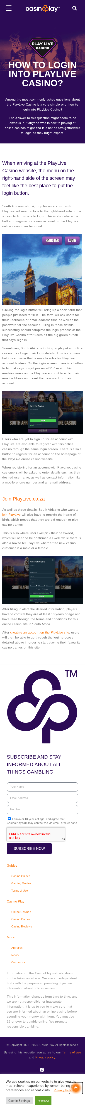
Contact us (18, 962)
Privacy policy (45, 1057)
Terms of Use (19, 890)
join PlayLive (11, 514)
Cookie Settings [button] (19, 1100)
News (15, 955)
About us (17, 947)
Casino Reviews (21, 926)
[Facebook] (41, 1070)
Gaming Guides (21, 883)
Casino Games (20, 919)
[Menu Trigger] (8, 7)
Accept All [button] (43, 1100)
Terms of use (71, 1052)
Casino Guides (20, 876)
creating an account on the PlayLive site (39, 632)
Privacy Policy (64, 1090)
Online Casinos (21, 912)
